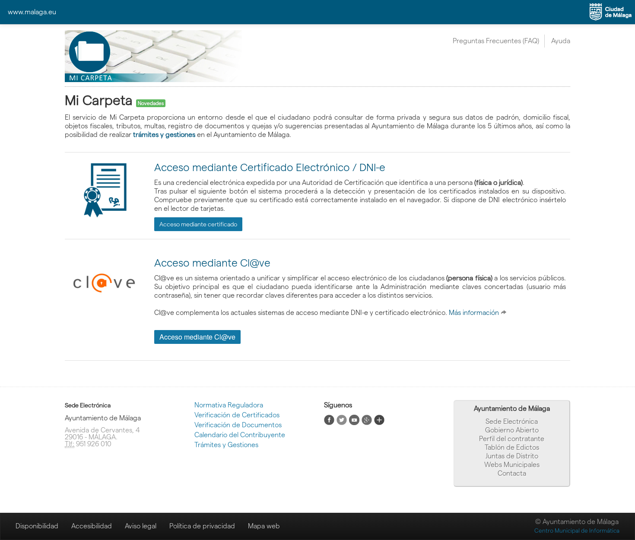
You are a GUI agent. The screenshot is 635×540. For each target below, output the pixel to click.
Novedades (151, 103)
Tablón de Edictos (512, 447)
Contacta (512, 473)
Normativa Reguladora (228, 405)
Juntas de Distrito (512, 456)
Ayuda (560, 40)
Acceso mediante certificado (198, 224)
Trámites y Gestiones (226, 444)
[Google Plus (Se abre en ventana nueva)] (367, 419)
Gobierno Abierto (512, 430)
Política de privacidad (202, 526)
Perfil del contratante (511, 438)
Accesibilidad (91, 526)
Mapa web (264, 526)
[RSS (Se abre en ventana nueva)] (329, 419)
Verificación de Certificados (236, 415)
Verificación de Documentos (238, 425)
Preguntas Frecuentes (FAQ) (496, 40)
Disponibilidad (37, 526)
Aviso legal (140, 526)
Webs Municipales (512, 464)
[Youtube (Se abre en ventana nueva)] (354, 419)
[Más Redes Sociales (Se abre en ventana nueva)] (379, 419)
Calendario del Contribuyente (239, 434)
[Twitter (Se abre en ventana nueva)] (342, 419)
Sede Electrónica (512, 421)
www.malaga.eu (32, 12)
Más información (475, 312)
